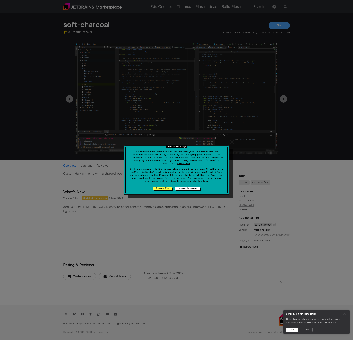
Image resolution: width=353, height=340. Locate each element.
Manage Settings (187, 188)
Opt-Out (202, 181)
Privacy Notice (168, 175)
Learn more (183, 163)
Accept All (162, 188)
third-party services (150, 178)
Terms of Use (196, 175)
